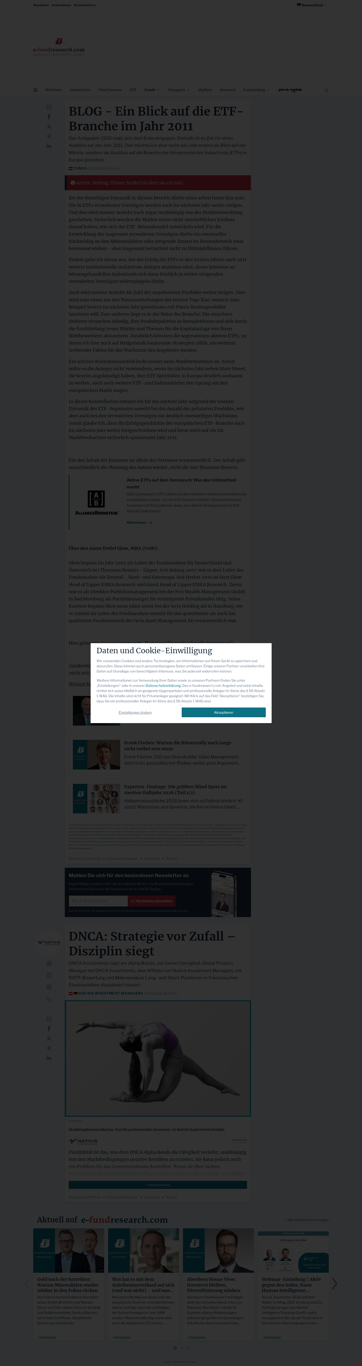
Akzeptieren (223, 712)
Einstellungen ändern (135, 712)
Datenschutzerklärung (163, 685)
